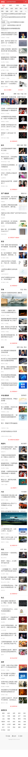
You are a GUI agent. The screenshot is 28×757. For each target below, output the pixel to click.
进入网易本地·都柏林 (13, 439)
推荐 (10, 5)
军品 (21, 289)
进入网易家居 (13, 285)
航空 (25, 727)
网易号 (3, 444)
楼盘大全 (24, 193)
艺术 (8, 727)
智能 (25, 549)
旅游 (25, 724)
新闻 (2, 8)
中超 (22, 94)
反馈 (9, 736)
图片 (21, 8)
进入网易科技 (13, 593)
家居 (2, 241)
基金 (21, 347)
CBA (25, 94)
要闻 (3, 5)
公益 (21, 11)
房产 (11, 11)
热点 (24, 5)
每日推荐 (24, 443)
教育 (3, 724)
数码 (19, 719)
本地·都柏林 (5, 395)
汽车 (26, 8)
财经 (16, 8)
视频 (8, 719)
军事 (2, 11)
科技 (16, 11)
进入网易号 (13, 488)
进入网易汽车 (13, 545)
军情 (25, 289)
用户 (26, 2)
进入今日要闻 (7, 90)
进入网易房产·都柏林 (13, 237)
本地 (25, 719)
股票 (18, 347)
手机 (14, 719)
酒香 (19, 727)
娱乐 (7, 8)
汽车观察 (24, 492)
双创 (14, 727)
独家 (19, 724)
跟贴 (19, 721)
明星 (25, 145)
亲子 (3, 727)
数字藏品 (3, 730)
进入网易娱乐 (13, 189)
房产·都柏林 (5, 193)
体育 (11, 8)
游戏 (25, 721)
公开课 (8, 724)
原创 (17, 5)
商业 (25, 347)
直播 (7, 11)
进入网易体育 (13, 141)
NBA (18, 94)
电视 (18, 145)
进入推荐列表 (13, 706)
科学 (21, 549)
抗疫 (8, 730)
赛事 (15, 94)
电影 (21, 145)
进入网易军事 (13, 343)
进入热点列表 (13, 658)
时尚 (8, 721)
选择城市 (24, 395)
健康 (14, 724)
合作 (15, 736)
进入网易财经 (13, 391)
